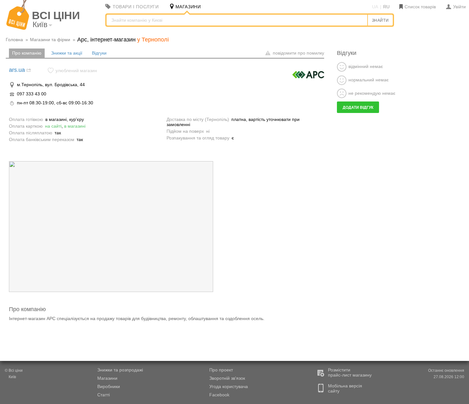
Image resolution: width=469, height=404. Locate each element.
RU (386, 6)
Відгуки (99, 53)
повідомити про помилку (298, 53)
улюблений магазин (76, 70)
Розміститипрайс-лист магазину (350, 372)
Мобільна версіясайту (345, 388)
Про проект (221, 369)
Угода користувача (228, 386)
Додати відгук (358, 107)
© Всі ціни (14, 370)
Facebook (219, 394)
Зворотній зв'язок (227, 378)
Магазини (107, 378)
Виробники (108, 386)
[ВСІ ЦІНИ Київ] (17, 28)
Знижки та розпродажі (120, 369)
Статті (103, 394)
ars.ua (17, 70)
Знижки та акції (66, 53)
